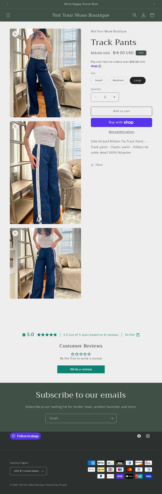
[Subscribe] (112, 418)
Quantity (96, 89)
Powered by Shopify (56, 485)
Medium (120, 81)
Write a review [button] (81, 369)
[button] (8, 15)
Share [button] (99, 164)
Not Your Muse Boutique (32, 485)
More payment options (121, 132)
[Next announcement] (154, 4)
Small (101, 81)
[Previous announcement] (7, 4)
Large (137, 80)
